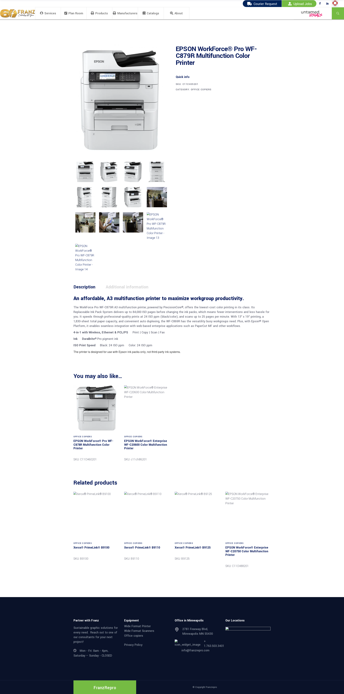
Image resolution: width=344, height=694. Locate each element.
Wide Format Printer (137, 626)
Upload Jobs (302, 4)
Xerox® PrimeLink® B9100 (91, 547)
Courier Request (265, 4)
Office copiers (133, 636)
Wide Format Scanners (139, 631)
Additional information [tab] (127, 287)
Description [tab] (84, 287)
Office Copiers (201, 89)
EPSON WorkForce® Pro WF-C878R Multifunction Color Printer (93, 444)
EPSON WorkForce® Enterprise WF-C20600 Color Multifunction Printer (145, 444)
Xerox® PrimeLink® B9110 (142, 547)
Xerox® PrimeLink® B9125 (193, 547)
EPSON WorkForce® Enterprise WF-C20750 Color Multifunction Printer (246, 551)
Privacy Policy (133, 645)
